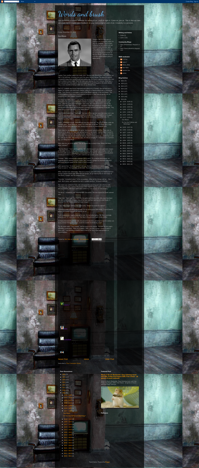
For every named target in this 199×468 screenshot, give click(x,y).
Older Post (109, 359)
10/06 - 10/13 (127, 140)
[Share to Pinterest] (101, 239)
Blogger (107, 462)
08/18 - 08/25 (127, 159)
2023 (122, 89)
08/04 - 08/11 (127, 164)
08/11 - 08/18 (127, 161)
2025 (122, 83)
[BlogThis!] (95, 239)
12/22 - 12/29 (127, 104)
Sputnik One (126, 70)
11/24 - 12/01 (127, 115)
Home (86, 359)
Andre (122, 35)
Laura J (122, 37)
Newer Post (63, 359)
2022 (122, 91)
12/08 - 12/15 (127, 109)
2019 (122, 99)
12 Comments (84, 239)
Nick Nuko (125, 67)
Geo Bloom (125, 119)
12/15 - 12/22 (127, 107)
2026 (122, 81)
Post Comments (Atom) (73, 363)
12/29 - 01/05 (127, 101)
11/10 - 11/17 (127, 127)
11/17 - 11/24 (127, 117)
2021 (122, 94)
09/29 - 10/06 (127, 143)
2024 (122, 86)
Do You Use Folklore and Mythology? (129, 123)
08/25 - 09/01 (127, 156)
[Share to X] (97, 239)
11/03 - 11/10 (127, 130)
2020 (122, 96)
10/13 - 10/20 (127, 138)
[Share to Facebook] (99, 239)
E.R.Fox (124, 59)
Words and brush (81, 14)
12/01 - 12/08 (127, 112)
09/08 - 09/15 (127, 151)
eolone (124, 73)
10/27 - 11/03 (127, 132)
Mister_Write (126, 65)
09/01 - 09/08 (127, 153)
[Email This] (93, 239)
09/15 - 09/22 (127, 148)
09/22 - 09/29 (127, 145)
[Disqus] (86, 271)
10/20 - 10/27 (127, 135)
